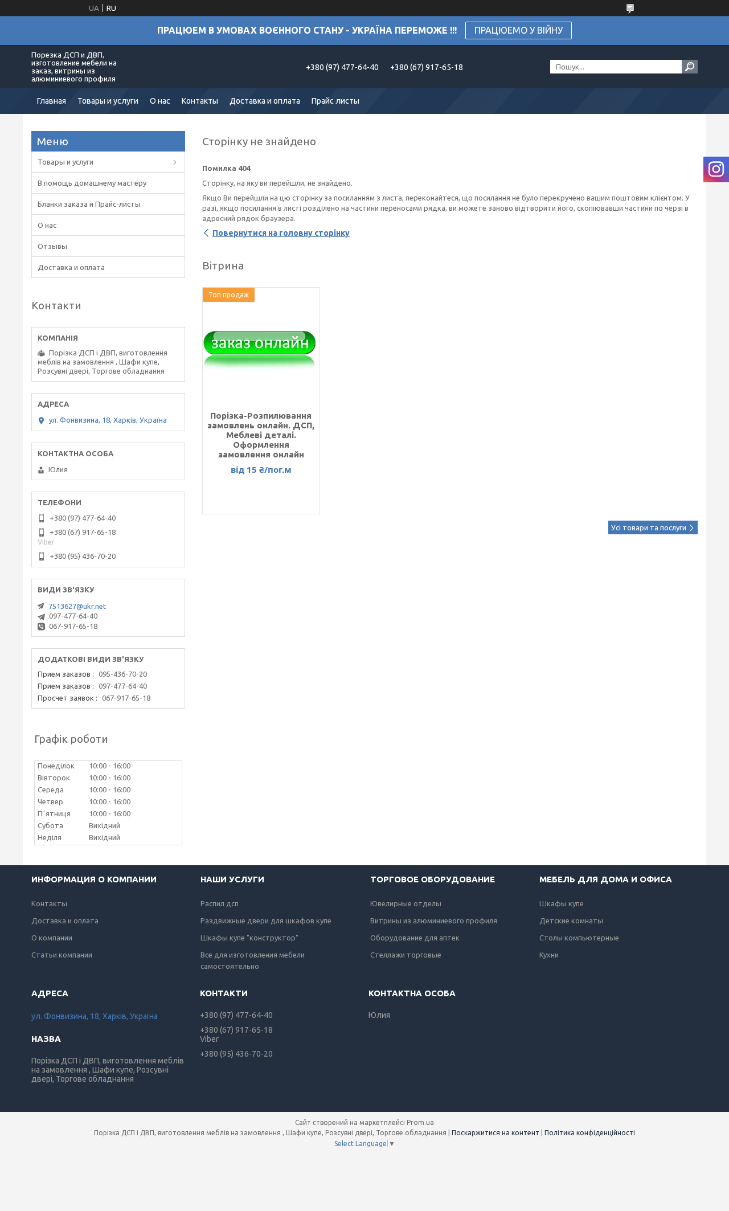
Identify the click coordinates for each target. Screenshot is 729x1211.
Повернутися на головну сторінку (281, 233)
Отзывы (52, 246)
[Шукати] (690, 66)
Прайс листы (335, 100)
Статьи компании (61, 955)
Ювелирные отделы (405, 903)
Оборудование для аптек (415, 938)
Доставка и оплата (265, 100)
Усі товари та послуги (648, 527)
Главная (51, 100)
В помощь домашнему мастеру (92, 183)
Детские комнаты (571, 920)
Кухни (549, 955)
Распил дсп (219, 903)
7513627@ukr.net (77, 606)
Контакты (200, 100)
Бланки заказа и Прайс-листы (89, 204)
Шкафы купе (561, 903)
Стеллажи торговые (405, 955)
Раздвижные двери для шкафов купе (265, 920)
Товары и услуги (107, 100)
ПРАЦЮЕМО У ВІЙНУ (518, 30)
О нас (160, 100)
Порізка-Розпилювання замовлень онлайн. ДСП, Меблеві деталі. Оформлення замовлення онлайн (260, 435)
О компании (51, 938)
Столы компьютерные (579, 938)
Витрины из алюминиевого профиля (433, 920)
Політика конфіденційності (589, 1132)
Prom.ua (420, 1122)
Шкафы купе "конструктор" (249, 938)
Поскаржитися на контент (495, 1132)
